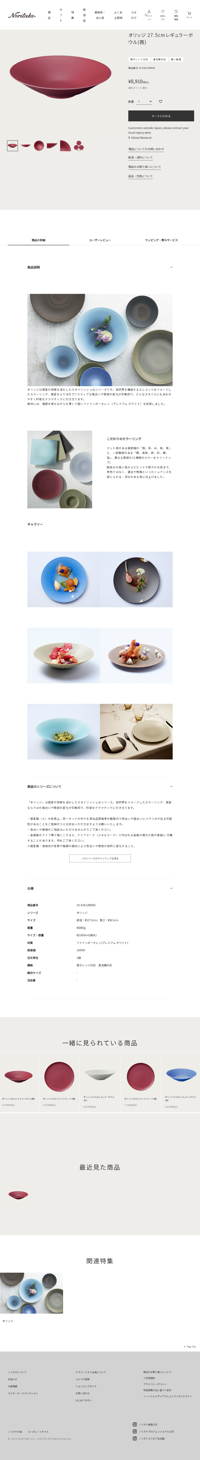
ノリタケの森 (15, 1431)
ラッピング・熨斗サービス (161, 240)
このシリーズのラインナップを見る (100, 858)
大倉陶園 (12, 1386)
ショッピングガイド (86, 1386)
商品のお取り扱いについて (144, 167)
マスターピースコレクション (23, 1393)
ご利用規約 (149, 1378)
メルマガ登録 (83, 1379)
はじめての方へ (84, 1400)
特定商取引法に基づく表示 (157, 1390)
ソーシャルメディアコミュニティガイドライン (167, 1396)
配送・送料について (140, 157)
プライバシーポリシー (155, 1384)
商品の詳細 (38, 240)
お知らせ (12, 1379)
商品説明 (33, 267)
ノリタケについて (17, 1372)
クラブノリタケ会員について (91, 1372)
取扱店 (84, 15)
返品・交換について (140, 176)
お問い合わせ (83, 1393)
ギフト (61, 15)
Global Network (141, 137)
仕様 (30, 888)
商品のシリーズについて (44, 786)
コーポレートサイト (38, 1431)
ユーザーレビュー (100, 240)
